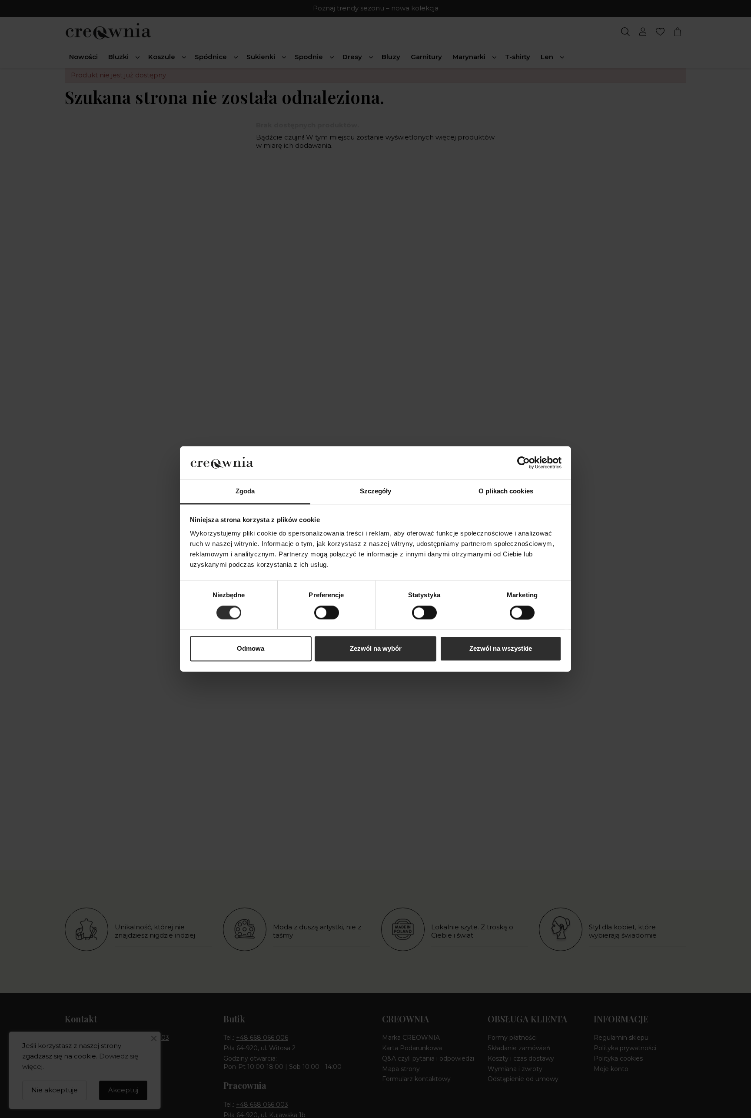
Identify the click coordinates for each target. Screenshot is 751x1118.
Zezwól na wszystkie (500, 648)
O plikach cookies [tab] (506, 491)
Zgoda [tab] (245, 491)
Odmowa (250, 648)
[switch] (326, 613)
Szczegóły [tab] (376, 491)
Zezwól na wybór (376, 648)
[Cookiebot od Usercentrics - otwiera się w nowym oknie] (523, 462)
